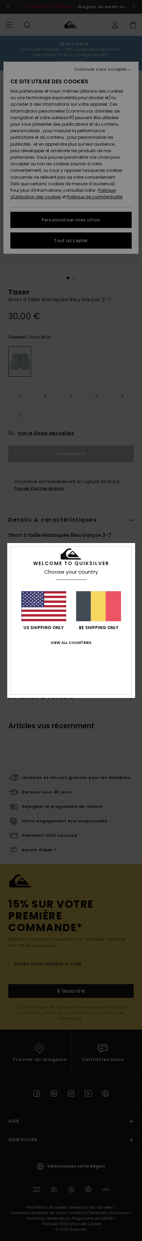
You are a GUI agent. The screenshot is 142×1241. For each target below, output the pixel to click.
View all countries (71, 642)
